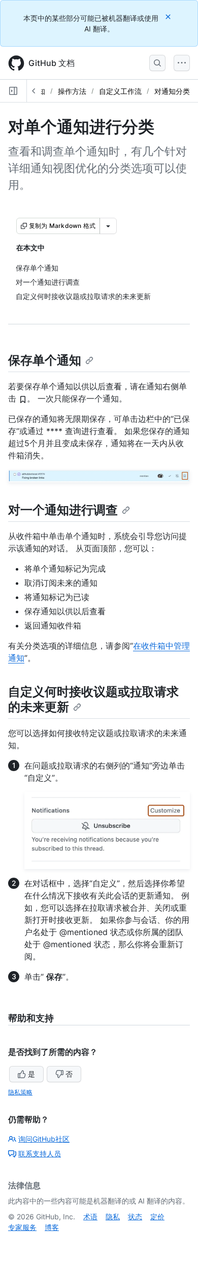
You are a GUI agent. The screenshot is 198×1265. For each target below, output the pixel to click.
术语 (90, 1216)
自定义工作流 (120, 91)
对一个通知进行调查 (63, 510)
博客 (52, 1227)
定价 (157, 1216)
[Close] (169, 16)
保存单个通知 (44, 360)
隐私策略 (20, 1092)
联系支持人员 (39, 1153)
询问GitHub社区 (44, 1139)
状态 (135, 1216)
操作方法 (72, 91)
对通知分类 (172, 91)
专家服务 (22, 1227)
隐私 (113, 1216)
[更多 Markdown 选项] (108, 226)
